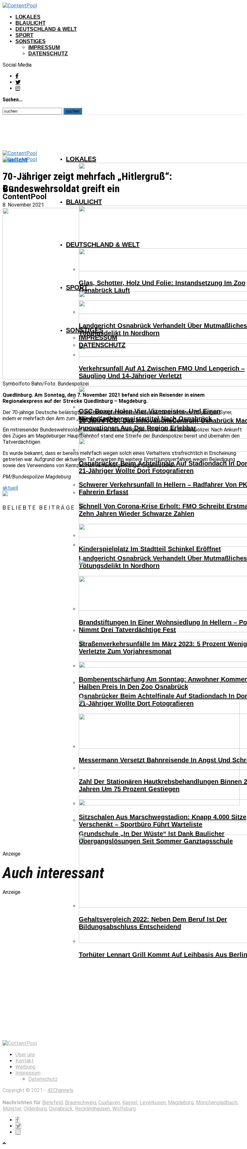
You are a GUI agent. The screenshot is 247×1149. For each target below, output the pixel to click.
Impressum (44, 47)
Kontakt (24, 1061)
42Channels (60, 1090)
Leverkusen (153, 1102)
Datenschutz (48, 53)
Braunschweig (80, 1102)
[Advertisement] (70, 687)
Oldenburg (35, 1109)
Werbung (25, 1067)
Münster (12, 1109)
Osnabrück (61, 1109)
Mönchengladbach (216, 1102)
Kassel (129, 1102)
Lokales (28, 17)
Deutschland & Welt (46, 29)
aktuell (10, 488)
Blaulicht (30, 23)
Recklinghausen (92, 1109)
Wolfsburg (124, 1109)
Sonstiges (30, 41)
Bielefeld (52, 1102)
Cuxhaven (109, 1102)
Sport (24, 35)
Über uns (25, 1055)
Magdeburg (181, 1102)
